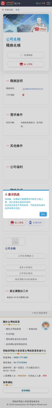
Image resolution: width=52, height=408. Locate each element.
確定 (43, 214)
